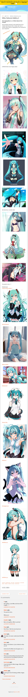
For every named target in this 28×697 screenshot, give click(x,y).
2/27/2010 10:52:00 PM (9, 639)
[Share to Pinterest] (8, 587)
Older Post (22, 593)
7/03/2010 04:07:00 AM (9, 676)
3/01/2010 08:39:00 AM (9, 667)
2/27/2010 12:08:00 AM (9, 624)
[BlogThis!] (4, 587)
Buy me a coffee (17, 691)
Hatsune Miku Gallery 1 (7, 288)
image (6, 583)
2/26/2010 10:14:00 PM (9, 607)
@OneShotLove (5, 324)
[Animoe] (14, 8)
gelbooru (17, 582)
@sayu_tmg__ (5, 422)
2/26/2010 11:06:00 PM (9, 617)
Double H (6, 620)
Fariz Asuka (6, 662)
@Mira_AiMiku (5, 364)
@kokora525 (4, 385)
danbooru (8, 582)
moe (13, 583)
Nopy (5, 627)
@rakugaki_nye (5, 506)
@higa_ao (4, 460)
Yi (4, 601)
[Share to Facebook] (7, 587)
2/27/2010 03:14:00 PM (9, 631)
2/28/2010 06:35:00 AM (9, 650)
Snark (5, 634)
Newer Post (5, 593)
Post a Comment (6, 679)
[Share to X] (5, 587)
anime (3, 582)
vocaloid (17, 583)
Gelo (5, 654)
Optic (5, 642)
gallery (12, 582)
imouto (10, 583)
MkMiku (6, 670)
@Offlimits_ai (5, 542)
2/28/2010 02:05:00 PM (9, 659)
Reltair (5, 610)
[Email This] (2, 587)
